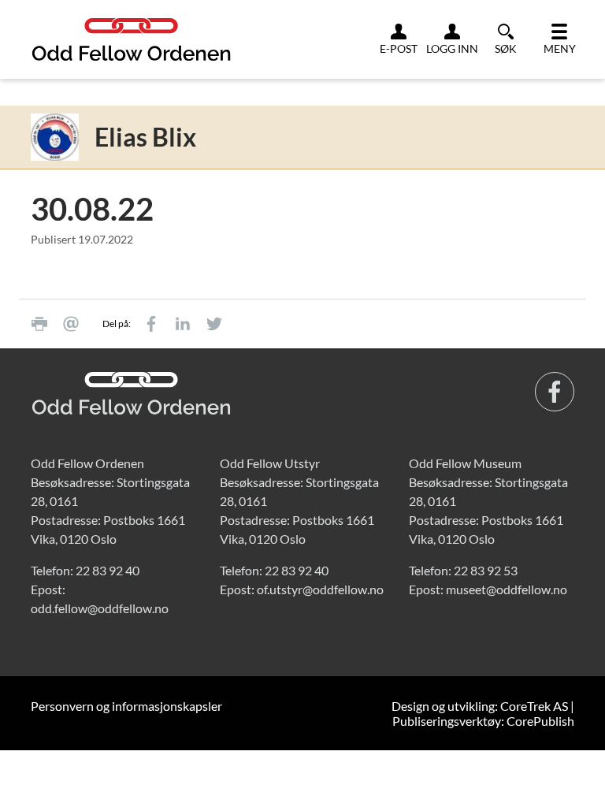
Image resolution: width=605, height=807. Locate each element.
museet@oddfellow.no (506, 589)
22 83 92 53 (486, 570)
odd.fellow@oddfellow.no (100, 608)
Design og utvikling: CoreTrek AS (480, 705)
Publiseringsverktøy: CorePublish (483, 720)
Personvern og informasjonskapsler (126, 705)
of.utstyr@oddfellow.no (320, 589)
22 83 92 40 (107, 570)
